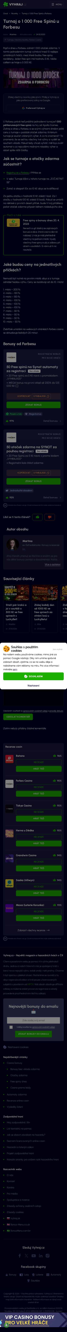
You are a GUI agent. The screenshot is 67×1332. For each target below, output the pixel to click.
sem (15, 669)
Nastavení (33, 685)
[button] (57, 648)
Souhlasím (36, 676)
